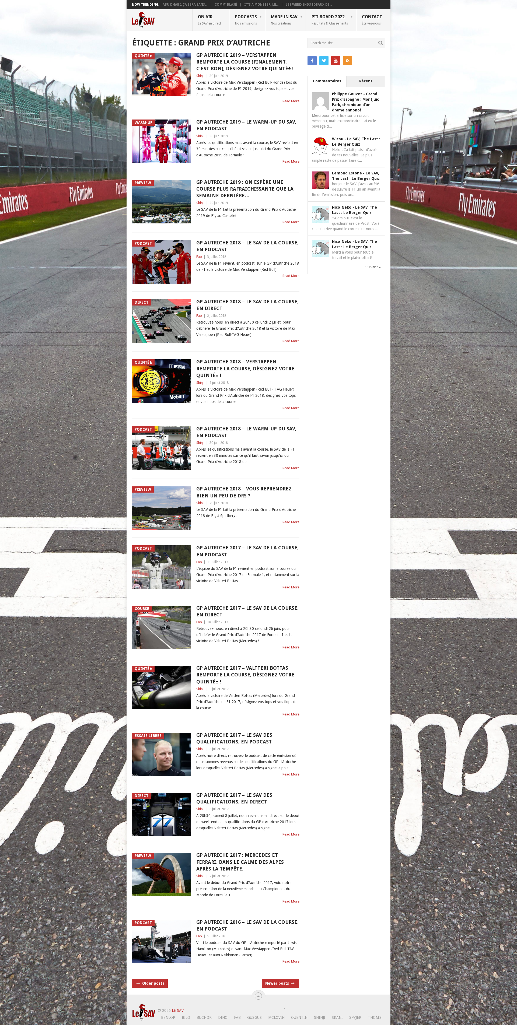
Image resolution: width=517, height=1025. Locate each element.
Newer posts (277, 983)
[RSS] (347, 60)
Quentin (299, 1017)
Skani (337, 1017)
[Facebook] (312, 60)
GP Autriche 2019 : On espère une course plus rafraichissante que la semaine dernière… (245, 188)
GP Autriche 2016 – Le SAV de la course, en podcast (247, 925)
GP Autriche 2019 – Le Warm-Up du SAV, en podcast (246, 125)
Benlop (168, 1017)
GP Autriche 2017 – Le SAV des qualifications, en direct (234, 798)
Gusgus (254, 1017)
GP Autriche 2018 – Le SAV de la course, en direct (247, 305)
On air (209, 19)
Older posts (152, 983)
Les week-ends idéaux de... (309, 4)
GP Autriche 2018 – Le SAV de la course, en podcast (247, 246)
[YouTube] (335, 60)
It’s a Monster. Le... (261, 4)
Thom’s (375, 1017)
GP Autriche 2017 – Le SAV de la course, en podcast (247, 551)
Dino (223, 1017)
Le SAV (177, 1010)
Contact (372, 19)
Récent (365, 81)
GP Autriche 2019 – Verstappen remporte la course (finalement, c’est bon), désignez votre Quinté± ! (245, 61)
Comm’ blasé (226, 4)
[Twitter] (324, 60)
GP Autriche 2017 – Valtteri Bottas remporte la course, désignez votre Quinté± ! (245, 674)
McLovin (276, 1017)
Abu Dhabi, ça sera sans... (185, 4)
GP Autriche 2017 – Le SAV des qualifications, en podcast (234, 738)
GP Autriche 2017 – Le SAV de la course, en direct (247, 611)
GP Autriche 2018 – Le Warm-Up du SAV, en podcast (246, 432)
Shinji (200, 76)
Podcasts (246, 19)
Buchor (204, 1017)
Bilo (186, 1017)
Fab (199, 257)
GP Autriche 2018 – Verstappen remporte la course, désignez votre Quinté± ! (245, 368)
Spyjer (355, 1017)
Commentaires (327, 81)
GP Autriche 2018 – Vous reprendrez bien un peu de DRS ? (244, 492)
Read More (290, 101)
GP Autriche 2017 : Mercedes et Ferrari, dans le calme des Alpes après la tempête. (240, 861)
